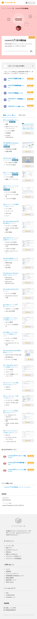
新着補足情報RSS (11, 610)
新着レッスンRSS (11, 608)
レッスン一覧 (10, 8)
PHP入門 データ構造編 (17, 99)
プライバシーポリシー (12, 573)
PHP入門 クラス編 (16, 106)
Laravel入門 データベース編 (17, 456)
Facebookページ (10, 597)
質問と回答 (23, 115)
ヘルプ (8, 569)
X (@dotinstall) (10, 595)
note (7, 593)
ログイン (29, 2)
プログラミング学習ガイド (13, 556)
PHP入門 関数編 (15, 93)
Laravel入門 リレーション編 (17, 470)
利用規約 (8, 571)
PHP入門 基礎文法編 (16, 79)
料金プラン (9, 547)
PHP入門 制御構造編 (16, 86)
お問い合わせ (10, 582)
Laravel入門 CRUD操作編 (17, 463)
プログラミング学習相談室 (13, 558)
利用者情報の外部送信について (15, 575)
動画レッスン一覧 (9, 115)
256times (8, 552)
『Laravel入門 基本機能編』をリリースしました (17, 487)
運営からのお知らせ (11, 554)
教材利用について (11, 580)
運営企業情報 (10, 578)
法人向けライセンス (11, 550)
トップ (3, 8)
